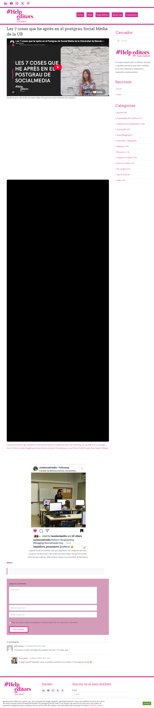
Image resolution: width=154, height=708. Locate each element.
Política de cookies (95, 705)
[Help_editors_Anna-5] (17, 681)
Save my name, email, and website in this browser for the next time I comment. (44, 622)
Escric (119, 89)
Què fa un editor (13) (125, 163)
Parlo (119, 94)
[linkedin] (5, 3)
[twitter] (22, 3)
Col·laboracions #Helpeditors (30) (131, 124)
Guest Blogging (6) (124, 135)
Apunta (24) (121, 112)
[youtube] (11, 3)
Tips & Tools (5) (123, 174)
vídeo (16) (121, 180)
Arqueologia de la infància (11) (129, 118)
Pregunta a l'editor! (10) (127, 157)
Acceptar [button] (147, 703)
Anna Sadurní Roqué (99, 448)
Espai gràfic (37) (123, 129)
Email (74, 690)
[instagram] (17, 3)
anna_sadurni (23, 658)
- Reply (43, 646)
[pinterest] (28, 3)
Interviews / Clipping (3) (126, 140)
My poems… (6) (123, 152)
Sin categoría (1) (123, 169)
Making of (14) (123, 146)
